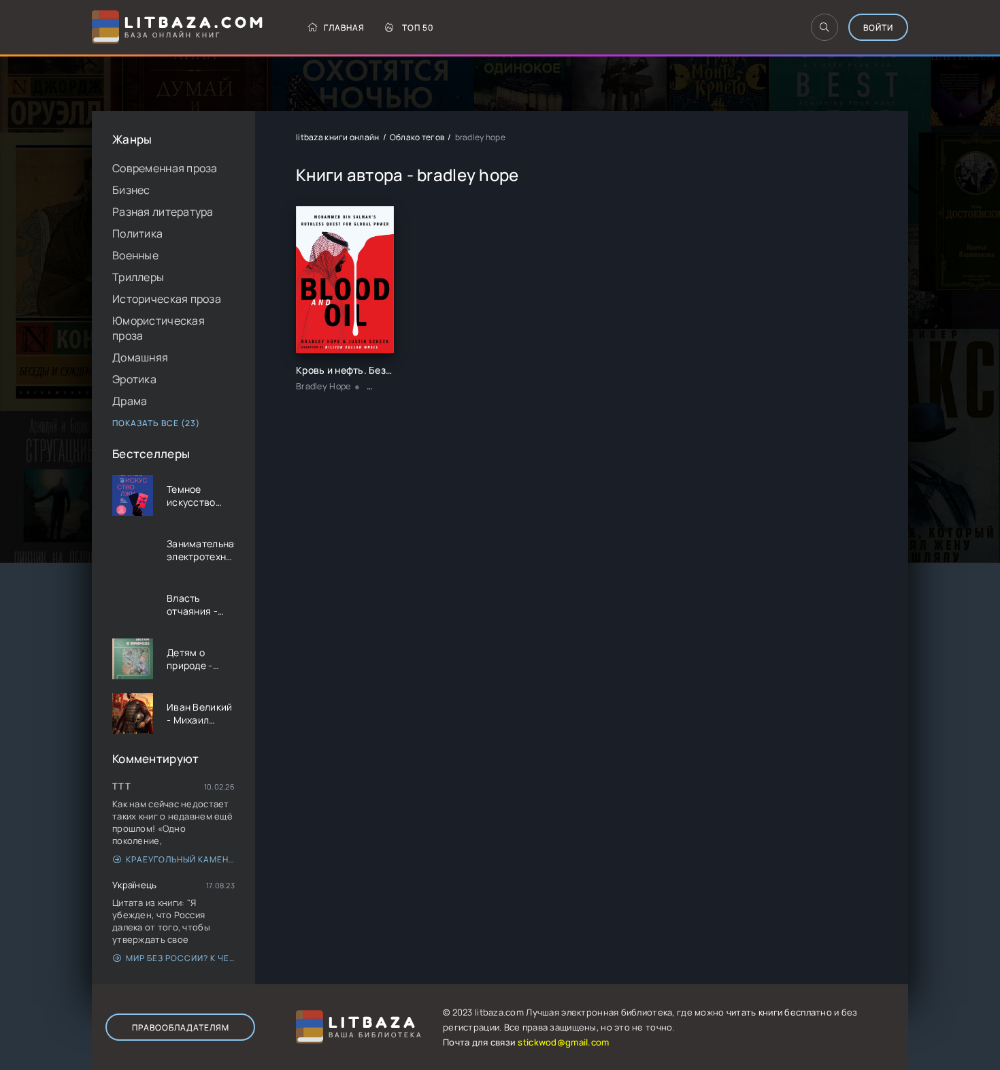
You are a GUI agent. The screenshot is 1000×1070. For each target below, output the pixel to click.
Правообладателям (180, 1027)
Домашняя (140, 357)
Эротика (134, 379)
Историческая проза (166, 298)
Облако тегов (417, 137)
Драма (129, 400)
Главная (344, 27)
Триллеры (138, 277)
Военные (135, 255)
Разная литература (163, 211)
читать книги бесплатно (779, 1012)
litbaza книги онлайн (338, 137)
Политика (137, 233)
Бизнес (131, 189)
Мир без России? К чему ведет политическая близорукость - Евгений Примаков (180, 958)
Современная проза (165, 168)
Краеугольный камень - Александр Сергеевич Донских (180, 859)
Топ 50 (418, 27)
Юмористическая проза (158, 328)
